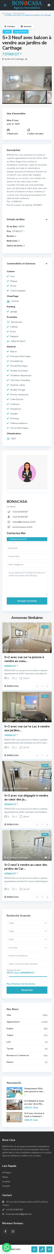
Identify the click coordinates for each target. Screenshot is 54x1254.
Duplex (10, 1028)
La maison (6, 13)
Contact (6, 1186)
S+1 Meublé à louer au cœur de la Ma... (34, 1102)
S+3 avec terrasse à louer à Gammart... (34, 1115)
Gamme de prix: (14, 970)
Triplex (10, 1035)
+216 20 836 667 (20, 511)
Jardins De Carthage (14, 59)
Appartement (19, 13)
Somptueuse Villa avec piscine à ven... (34, 1090)
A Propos (6, 1172)
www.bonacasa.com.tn (22, 527)
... (47, 673)
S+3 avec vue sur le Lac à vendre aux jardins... (27, 728)
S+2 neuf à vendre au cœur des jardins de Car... (25, 867)
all (26, 59)
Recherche (27, 990)
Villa (9, 1015)
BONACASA (17, 501)
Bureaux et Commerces (18, 1055)
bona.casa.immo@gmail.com (19, 1214)
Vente (7, 31)
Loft (9, 1042)
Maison (10, 1062)
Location (6, 1181)
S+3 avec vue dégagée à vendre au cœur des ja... (26, 797)
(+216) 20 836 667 (14, 1209)
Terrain (10, 1048)
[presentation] (8, 81)
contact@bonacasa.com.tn (23, 522)
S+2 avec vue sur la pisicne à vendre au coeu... (24, 659)
